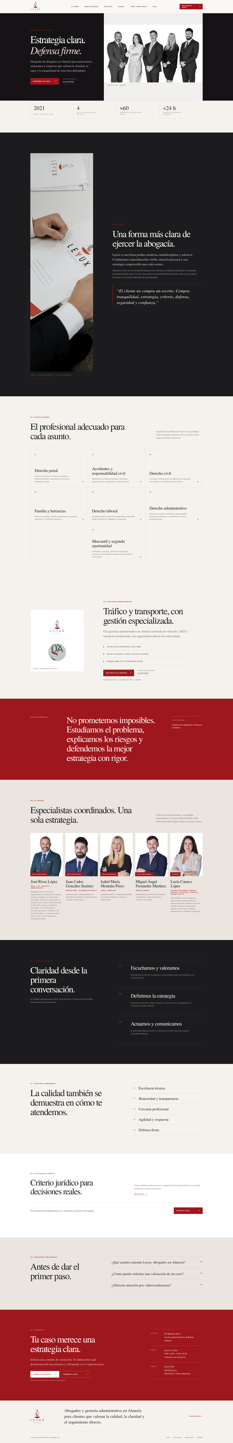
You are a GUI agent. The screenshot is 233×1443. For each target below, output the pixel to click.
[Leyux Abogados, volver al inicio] (40, 1416)
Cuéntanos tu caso (45, 81)
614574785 (70, 80)
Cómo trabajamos (138, 6)
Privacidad (189, 1437)
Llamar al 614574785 (45, 1374)
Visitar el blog (188, 1211)
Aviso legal (177, 1437)
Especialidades (91, 6)
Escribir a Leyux (75, 1374)
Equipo (121, 6)
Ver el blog (140, 1194)
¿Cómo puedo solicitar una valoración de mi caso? (147, 1273)
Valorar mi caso (191, 6)
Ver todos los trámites (119, 673)
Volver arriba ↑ (196, 1416)
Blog (155, 6)
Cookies (200, 1437)
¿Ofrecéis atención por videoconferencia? (141, 1285)
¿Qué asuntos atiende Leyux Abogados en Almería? (148, 1262)
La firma (75, 6)
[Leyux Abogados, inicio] (35, 6)
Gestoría (108, 6)
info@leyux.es (170, 1370)
